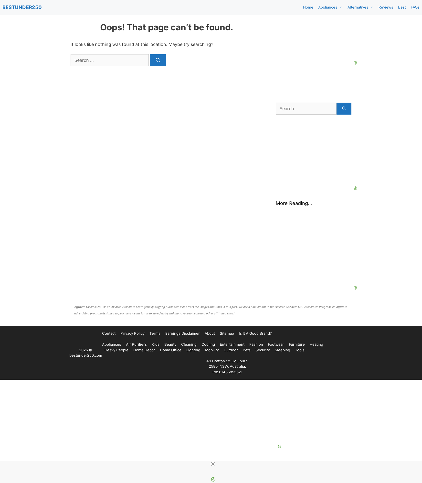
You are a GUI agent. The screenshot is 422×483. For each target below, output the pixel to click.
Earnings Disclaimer (182, 333)
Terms (154, 333)
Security (262, 350)
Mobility (212, 350)
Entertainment (232, 344)
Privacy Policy (132, 333)
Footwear (276, 344)
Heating (316, 344)
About (210, 333)
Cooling (208, 344)
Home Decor (144, 350)
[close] (213, 464)
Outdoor (231, 350)
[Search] (158, 60)
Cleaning (189, 344)
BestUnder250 (22, 7)
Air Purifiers (136, 344)
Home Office (170, 350)
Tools (300, 350)
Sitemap (227, 333)
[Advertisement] (314, 254)
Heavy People (116, 350)
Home (308, 7)
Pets (247, 350)
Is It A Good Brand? (255, 333)
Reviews (386, 7)
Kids (155, 344)
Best (402, 7)
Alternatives (358, 7)
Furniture (297, 344)
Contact (109, 333)
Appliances (327, 7)
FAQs (415, 7)
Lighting (193, 350)
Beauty (170, 344)
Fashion (256, 344)
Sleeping (282, 350)
